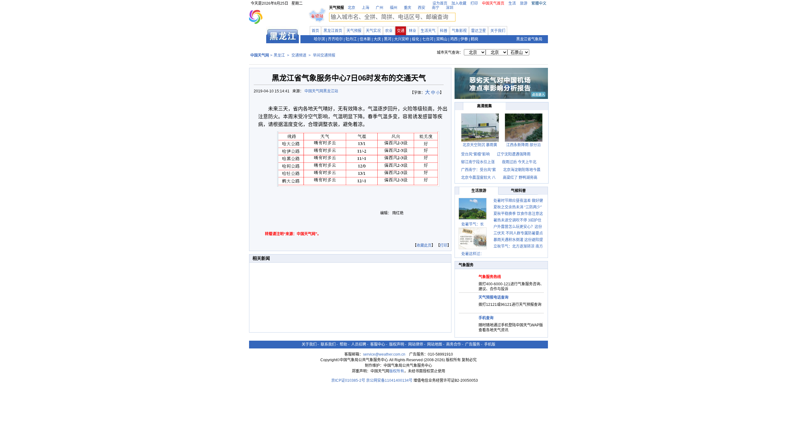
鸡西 (454, 39)
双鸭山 (441, 39)
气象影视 (459, 31)
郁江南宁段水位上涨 (478, 162)
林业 (412, 31)
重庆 (407, 8)
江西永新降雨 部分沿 (523, 145)
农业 (389, 31)
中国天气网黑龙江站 (321, 91)
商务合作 (453, 344)
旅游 (523, 3)
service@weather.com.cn (384, 354)
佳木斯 (365, 39)
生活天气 (428, 31)
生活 (512, 3)
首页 (315, 31)
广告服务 (472, 344)
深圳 (449, 8)
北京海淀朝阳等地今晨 (521, 170)
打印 (474, 3)
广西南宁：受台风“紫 (478, 170)
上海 (365, 8)
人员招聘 (358, 344)
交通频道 (298, 55)
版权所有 (396, 371)
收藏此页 (424, 245)
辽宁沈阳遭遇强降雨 (514, 154)
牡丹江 (351, 39)
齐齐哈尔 (335, 39)
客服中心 (377, 344)
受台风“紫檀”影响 (476, 154)
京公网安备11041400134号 (389, 380)
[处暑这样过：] (473, 238)
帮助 (343, 344)
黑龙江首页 (332, 31)
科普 (443, 31)
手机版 (489, 344)
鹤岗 (474, 39)
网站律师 (415, 344)
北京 (351, 8)
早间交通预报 (324, 55)
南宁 (435, 8)
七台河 (427, 39)
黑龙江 (279, 55)
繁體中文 (538, 3)
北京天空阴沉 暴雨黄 (480, 145)
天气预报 (354, 31)
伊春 (464, 39)
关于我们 (497, 31)
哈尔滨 (319, 39)
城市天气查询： (450, 52)
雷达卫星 (478, 31)
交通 (400, 31)
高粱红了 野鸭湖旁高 (520, 177)
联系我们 (328, 344)
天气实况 (373, 31)
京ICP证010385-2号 (348, 380)
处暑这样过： (472, 254)
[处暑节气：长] (473, 209)
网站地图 (434, 344)
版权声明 (396, 344)
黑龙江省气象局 (529, 39)
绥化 (415, 39)
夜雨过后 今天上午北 (519, 162)
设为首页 (439, 3)
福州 (393, 8)
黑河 (387, 39)
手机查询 (486, 318)
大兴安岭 (401, 39)
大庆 (377, 39)
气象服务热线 (490, 277)
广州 (379, 8)
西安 (421, 8)
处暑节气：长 (472, 224)
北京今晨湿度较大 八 (478, 177)
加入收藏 (458, 3)
